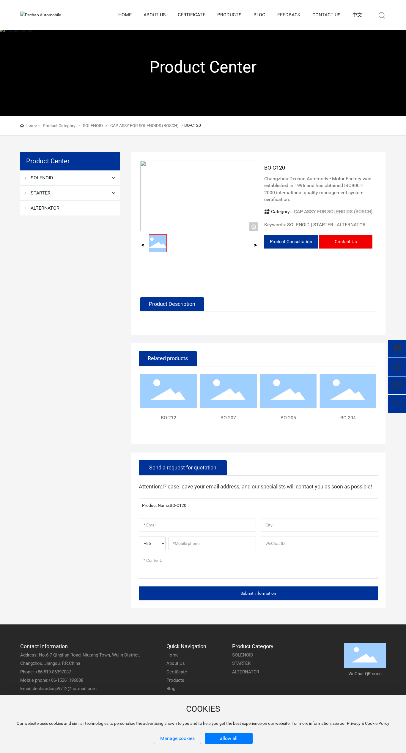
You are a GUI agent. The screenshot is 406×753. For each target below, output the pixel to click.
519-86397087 (57, 672)
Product (174, 680)
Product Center (203, 67)
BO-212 (168, 417)
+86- (39, 672)
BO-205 (288, 417)
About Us (175, 663)
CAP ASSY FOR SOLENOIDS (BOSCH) (144, 125)
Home (172, 655)
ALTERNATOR (245, 672)
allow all (228, 738)
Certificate (176, 672)
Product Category (59, 125)
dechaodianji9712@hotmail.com (65, 688)
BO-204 (348, 417)
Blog (170, 688)
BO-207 (228, 417)
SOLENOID (93, 125)
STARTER (241, 663)
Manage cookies (177, 738)
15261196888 (70, 680)
